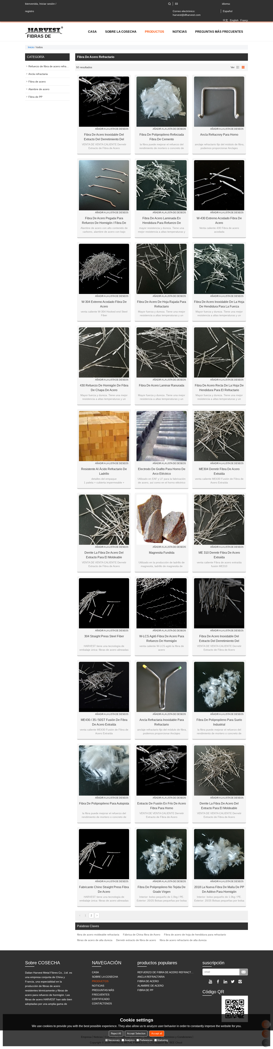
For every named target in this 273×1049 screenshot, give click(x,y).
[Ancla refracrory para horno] (219, 102)
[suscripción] (243, 972)
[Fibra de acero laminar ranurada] (161, 352)
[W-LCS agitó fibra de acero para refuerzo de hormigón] (161, 603)
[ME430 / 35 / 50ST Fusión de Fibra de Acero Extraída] (104, 687)
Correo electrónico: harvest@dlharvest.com (187, 13)
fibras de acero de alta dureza (94, 940)
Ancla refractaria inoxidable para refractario (161, 722)
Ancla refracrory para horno (219, 134)
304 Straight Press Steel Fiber (104, 636)
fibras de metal (39, 36)
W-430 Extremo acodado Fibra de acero (219, 220)
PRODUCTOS (154, 31)
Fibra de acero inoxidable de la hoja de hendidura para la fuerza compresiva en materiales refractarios (219, 304)
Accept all (156, 1033)
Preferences (145, 1040)
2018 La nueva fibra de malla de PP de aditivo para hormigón (219, 889)
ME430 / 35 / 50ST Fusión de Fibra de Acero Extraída (104, 722)
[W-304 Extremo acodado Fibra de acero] (104, 269)
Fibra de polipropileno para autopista (104, 803)
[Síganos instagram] (240, 981)
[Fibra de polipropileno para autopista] (104, 770)
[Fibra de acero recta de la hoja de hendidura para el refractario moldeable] (219, 352)
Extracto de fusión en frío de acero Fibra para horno (161, 806)
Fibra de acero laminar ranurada (161, 385)
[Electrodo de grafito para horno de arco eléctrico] (161, 436)
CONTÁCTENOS (102, 1003)
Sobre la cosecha (120, 31)
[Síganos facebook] (218, 981)
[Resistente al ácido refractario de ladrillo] (104, 436)
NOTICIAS (180, 31)
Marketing (162, 1040)
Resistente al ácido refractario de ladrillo (104, 471)
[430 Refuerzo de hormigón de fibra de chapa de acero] (104, 352)
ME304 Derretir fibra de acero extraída (219, 471)
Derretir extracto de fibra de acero (136, 940)
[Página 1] (79, 915)
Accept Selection (136, 1033)
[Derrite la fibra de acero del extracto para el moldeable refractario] (104, 520)
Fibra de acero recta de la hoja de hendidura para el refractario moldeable (219, 388)
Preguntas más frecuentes (219, 31)
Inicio (31, 47)
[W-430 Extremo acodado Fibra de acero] (219, 185)
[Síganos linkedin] (225, 981)
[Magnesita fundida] (161, 520)
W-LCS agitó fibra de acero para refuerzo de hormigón (161, 638)
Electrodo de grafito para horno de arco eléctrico (161, 471)
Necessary (114, 1040)
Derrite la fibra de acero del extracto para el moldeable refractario (104, 555)
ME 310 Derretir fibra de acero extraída (219, 555)
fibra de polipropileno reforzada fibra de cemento (161, 137)
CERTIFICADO (101, 999)
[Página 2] (97, 915)
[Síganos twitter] (232, 981)
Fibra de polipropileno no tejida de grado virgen (162, 889)
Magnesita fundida (161, 552)
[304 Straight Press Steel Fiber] (104, 603)
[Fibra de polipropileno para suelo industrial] (219, 687)
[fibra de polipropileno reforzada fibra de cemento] (161, 102)
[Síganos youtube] (210, 981)
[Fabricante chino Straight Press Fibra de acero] (104, 854)
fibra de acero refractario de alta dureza (183, 940)
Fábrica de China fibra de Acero (141, 934)
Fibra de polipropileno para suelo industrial (219, 722)
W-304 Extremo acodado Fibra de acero (104, 304)
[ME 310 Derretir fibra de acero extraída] (219, 520)
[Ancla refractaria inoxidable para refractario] (161, 687)
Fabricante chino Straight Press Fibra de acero (104, 889)
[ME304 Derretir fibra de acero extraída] (219, 436)
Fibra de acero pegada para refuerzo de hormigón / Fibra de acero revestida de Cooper (104, 221)
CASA (92, 31)
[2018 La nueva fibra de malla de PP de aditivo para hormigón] (219, 854)
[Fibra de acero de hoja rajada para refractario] (161, 269)
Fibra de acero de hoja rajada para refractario (161, 304)
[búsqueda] (169, 3)
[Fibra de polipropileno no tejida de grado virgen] (161, 854)
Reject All (116, 1033)
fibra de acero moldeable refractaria (98, 934)
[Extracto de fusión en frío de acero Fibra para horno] (161, 770)
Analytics (130, 1040)
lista (238, 67)
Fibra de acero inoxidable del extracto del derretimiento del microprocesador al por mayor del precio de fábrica (104, 137)
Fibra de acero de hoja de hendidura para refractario (195, 934)
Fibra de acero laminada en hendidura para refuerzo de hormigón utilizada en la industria (162, 221)
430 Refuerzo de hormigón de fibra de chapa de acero (104, 388)
